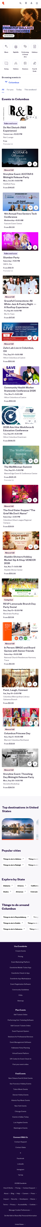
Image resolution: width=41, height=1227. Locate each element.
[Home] (3, 3)
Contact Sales (20, 1147)
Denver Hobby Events (20, 1095)
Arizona (20, 885)
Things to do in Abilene (12, 859)
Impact (6, 1199)
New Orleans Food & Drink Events (20, 1078)
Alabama (6, 885)
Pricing (20, 956)
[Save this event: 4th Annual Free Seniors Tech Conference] (30, 207)
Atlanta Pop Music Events (20, 1100)
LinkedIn (20, 1164)
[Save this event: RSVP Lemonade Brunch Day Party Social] (29, 593)
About (6, 1193)
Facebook (20, 1158)
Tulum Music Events (20, 1089)
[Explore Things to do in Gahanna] (24, 929)
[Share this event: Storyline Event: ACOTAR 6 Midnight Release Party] (35, 164)
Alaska (6, 891)
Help (18, 1193)
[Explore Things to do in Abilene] (23, 859)
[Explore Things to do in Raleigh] (23, 864)
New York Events (20, 1106)
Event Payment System (20, 1031)
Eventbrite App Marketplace (20, 978)
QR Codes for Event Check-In (20, 1059)
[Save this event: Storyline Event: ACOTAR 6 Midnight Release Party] (29, 164)
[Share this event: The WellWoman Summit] (36, 461)
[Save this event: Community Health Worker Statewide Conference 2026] (30, 381)
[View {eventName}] (20, 111)
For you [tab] (10, 89)
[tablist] (19, 90)
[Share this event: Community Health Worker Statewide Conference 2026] (36, 381)
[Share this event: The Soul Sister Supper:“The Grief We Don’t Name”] (35, 500)
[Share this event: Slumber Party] (35, 247)
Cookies (32, 1204)
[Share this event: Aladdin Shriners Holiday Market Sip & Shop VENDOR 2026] (36, 546)
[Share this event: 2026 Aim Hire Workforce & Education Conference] (35, 421)
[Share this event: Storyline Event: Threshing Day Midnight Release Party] (35, 764)
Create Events (20, 951)
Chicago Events (20, 1111)
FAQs (20, 995)
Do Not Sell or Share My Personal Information (20, 1215)
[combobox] (22, 82)
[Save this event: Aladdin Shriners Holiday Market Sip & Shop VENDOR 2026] (30, 546)
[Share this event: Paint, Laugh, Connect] (35, 684)
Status (32, 1199)
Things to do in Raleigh (12, 865)
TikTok (20, 1175)
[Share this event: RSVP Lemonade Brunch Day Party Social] (35, 593)
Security (14, 1199)
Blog (12, 1193)
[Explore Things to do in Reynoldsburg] (28, 917)
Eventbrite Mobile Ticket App (20, 967)
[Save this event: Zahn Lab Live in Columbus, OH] (29, 337)
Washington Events (20, 1128)
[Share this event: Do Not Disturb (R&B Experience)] (36, 117)
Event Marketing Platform (20, 962)
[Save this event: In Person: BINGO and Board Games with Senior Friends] (30, 637)
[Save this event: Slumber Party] (29, 247)
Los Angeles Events (20, 1122)
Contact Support (20, 1142)
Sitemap (20, 1000)
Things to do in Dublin (11, 923)
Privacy (12, 1204)
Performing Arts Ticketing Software (20, 1020)
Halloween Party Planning (20, 1047)
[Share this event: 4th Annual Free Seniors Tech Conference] (36, 207)
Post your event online (20, 1064)
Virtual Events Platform (20, 1053)
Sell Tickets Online (20, 1014)
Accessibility (22, 1204)
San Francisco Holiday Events (20, 1083)
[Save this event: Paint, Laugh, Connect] (29, 684)
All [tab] (3, 89)
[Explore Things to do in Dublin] (22, 923)
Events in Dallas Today (20, 1117)
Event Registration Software (20, 984)
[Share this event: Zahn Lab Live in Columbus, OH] (35, 337)
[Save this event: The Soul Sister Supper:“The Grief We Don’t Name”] (29, 500)
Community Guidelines (20, 989)
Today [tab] (19, 89)
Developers (24, 1199)
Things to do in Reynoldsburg (14, 917)
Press (33, 1193)
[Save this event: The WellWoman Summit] (30, 461)
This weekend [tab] (30, 89)
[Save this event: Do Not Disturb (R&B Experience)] (30, 117)
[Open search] (20, 3)
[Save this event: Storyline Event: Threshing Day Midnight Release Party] (29, 764)
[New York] (18, 838)
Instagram (20, 1169)
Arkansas (19, 891)
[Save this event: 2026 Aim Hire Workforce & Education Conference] (29, 421)
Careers (25, 1193)
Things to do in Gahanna (12, 929)
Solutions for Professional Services (20, 1036)
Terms (5, 1204)
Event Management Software (20, 1042)
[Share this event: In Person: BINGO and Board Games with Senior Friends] (36, 637)
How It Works (8, 1188)
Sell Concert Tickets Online (21, 1025)
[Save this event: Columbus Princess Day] (30, 723)
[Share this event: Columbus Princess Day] (36, 723)
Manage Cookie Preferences (19, 1210)
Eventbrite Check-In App (21, 973)
